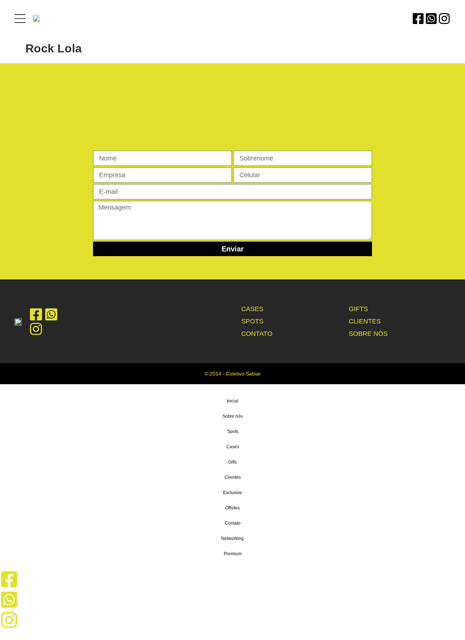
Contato (256, 333)
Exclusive (232, 492)
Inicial (232, 401)
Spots (252, 321)
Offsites (232, 507)
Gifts (358, 309)
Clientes (365, 321)
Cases (252, 309)
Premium (233, 553)
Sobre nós (368, 333)
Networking (232, 538)
